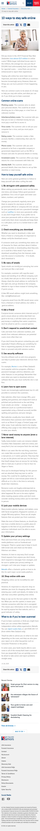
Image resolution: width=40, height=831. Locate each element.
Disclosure (4, 780)
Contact (4, 751)
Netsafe (4, 569)
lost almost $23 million (19, 58)
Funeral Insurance (7, 748)
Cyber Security (6, 789)
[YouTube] (9, 799)
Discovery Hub (6, 764)
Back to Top (19, 731)
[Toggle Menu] (2, 3)
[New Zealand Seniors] (12, 3)
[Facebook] (3, 799)
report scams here (14, 629)
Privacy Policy (6, 777)
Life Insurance (6, 745)
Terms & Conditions (8, 774)
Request (36, 3)
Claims (3, 761)
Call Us (29, 3)
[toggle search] (23, 3)
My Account (5, 755)
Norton (14, 366)
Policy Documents (7, 783)
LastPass (11, 212)
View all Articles (7, 726)
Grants (3, 786)
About (3, 758)
